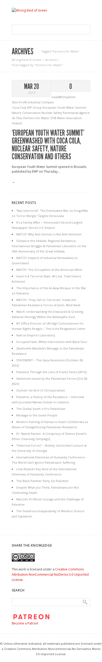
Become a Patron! (25, 623)
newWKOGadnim (64, 97)
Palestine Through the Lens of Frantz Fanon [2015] (51, 372)
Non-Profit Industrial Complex (33, 102)
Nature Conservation (27, 113)
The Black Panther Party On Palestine (42, 481)
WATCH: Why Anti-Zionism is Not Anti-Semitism (49, 234)
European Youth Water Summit (64, 107)
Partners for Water (36, 118)
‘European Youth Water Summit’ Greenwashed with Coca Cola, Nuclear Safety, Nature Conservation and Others (48, 144)
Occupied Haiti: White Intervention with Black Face (51, 342)
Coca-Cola (19, 107)
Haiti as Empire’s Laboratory (35, 335)
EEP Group (35, 107)
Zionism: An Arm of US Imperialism (40, 390)
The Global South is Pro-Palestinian (40, 409)
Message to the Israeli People (36, 415)
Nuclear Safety (52, 113)
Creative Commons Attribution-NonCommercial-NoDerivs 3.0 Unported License (50, 574)
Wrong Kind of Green (27, 60)
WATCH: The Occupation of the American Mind (49, 270)
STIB (53, 118)
